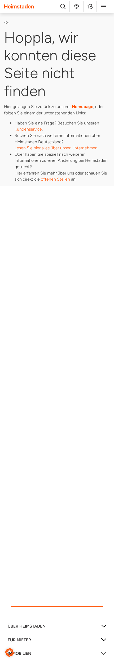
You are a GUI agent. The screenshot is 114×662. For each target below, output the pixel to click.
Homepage (82, 106)
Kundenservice (28, 129)
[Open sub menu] (104, 628)
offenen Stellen (55, 179)
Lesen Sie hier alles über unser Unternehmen (56, 147)
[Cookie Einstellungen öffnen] (9, 652)
